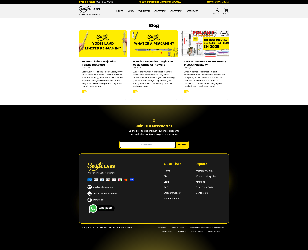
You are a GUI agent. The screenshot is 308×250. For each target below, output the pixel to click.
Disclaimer (162, 227)
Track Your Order (205, 187)
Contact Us (202, 192)
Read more (85, 91)
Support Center (172, 192)
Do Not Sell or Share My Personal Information (207, 227)
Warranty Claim (204, 170)
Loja (131, 11)
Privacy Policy (167, 231)
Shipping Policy (197, 231)
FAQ (166, 187)
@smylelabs (98, 199)
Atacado (160, 11)
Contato (192, 11)
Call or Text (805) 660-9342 (106, 193)
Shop (167, 176)
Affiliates (200, 181)
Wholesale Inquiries (206, 176)
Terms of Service (177, 227)
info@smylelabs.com (103, 187)
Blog (166, 181)
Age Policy (182, 231)
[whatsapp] (101, 208)
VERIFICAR (144, 11)
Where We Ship (172, 198)
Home (167, 170)
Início (119, 11)
